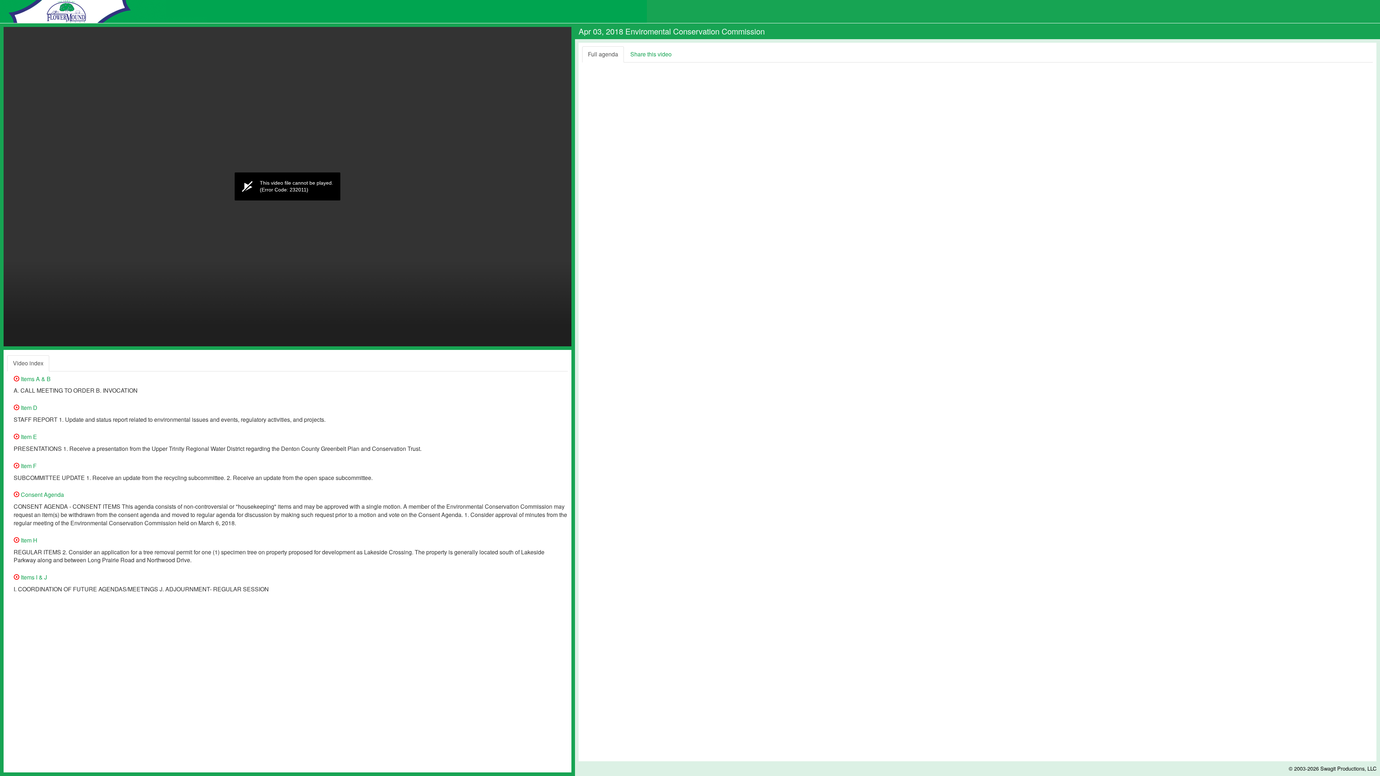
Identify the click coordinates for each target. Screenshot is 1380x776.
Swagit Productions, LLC (1348, 768)
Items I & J (33, 577)
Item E (28, 437)
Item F (28, 466)
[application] (287, 186)
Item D (28, 407)
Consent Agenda (41, 494)
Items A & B (35, 379)
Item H (28, 540)
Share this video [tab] (651, 54)
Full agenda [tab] (603, 54)
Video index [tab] (28, 363)
